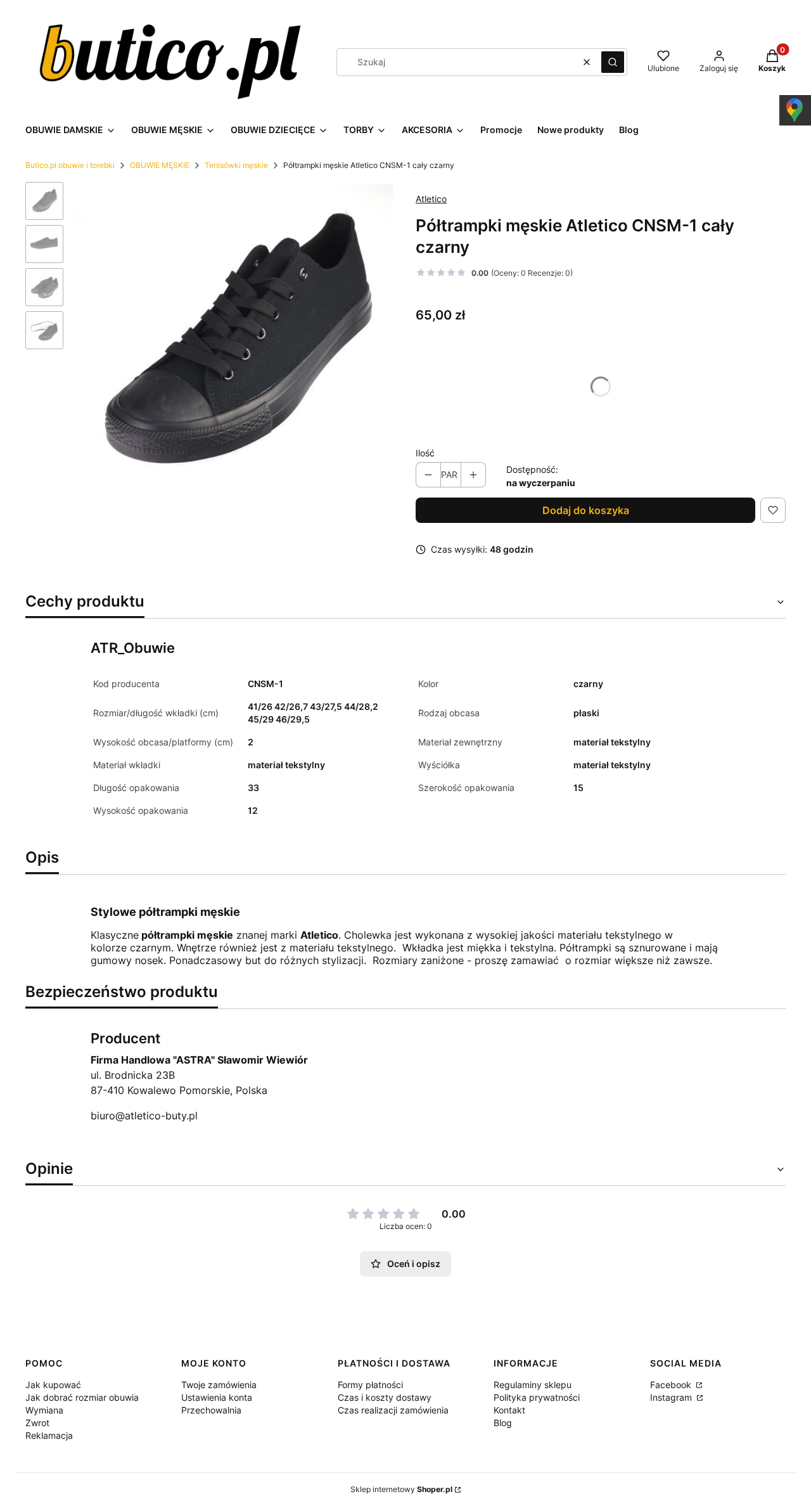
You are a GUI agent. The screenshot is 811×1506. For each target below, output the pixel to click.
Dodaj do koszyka (585, 510)
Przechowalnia (211, 1410)
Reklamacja (49, 1435)
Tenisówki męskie (236, 165)
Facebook (672, 1384)
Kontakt (509, 1410)
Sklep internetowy (401, 1489)
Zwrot (37, 1422)
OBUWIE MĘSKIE (159, 165)
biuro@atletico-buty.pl (144, 1115)
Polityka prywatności (537, 1397)
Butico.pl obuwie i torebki (70, 165)
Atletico (431, 198)
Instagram (672, 1397)
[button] (612, 62)
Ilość (425, 452)
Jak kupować (53, 1384)
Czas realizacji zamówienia (393, 1410)
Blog (503, 1422)
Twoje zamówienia (219, 1384)
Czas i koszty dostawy (384, 1397)
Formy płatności (370, 1384)
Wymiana (44, 1410)
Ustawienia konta (216, 1397)
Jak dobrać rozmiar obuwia (82, 1397)
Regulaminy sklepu (533, 1384)
